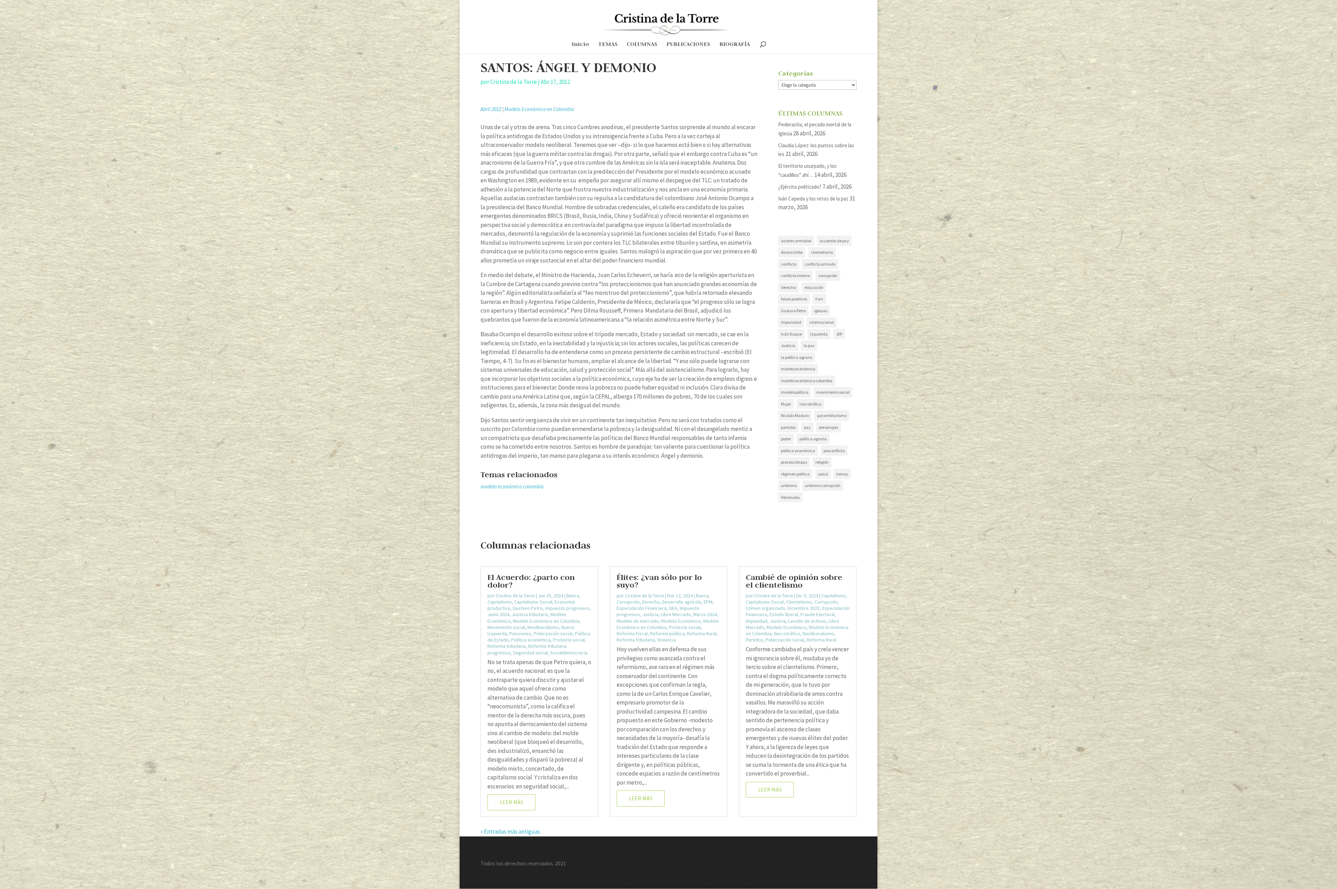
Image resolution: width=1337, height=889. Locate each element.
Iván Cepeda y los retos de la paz (813, 198)
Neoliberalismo (543, 627)
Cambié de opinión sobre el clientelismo (794, 581)
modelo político (794, 392)
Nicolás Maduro (795, 415)
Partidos (754, 640)
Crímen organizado (765, 608)
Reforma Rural (702, 633)
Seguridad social (530, 653)
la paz (809, 345)
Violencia (666, 640)
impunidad (791, 322)
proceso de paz (794, 462)
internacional (822, 322)
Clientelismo (799, 602)
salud (823, 474)
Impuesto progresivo (567, 608)
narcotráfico (810, 404)
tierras (842, 474)
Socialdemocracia (568, 653)
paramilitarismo (831, 415)
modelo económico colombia (512, 486)
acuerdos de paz (834, 240)
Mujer (786, 404)
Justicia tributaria (530, 614)
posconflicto (834, 450)
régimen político (795, 474)
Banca (572, 595)
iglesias (820, 310)
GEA (673, 608)
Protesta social (569, 640)
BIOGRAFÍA (734, 45)
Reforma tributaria (506, 646)
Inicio (580, 45)
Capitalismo (499, 602)
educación (813, 287)
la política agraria (796, 357)
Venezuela (790, 497)
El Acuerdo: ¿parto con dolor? (531, 581)
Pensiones (520, 633)
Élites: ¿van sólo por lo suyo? (659, 581)
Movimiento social (506, 627)
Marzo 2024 (705, 614)
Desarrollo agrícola (681, 602)
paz (807, 427)
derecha (788, 287)
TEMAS (608, 45)
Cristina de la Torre (513, 82)
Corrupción (628, 602)
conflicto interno (795, 275)
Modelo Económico (681, 621)
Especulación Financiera (641, 608)
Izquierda (819, 334)
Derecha (650, 602)
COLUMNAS (642, 45)
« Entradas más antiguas (510, 831)
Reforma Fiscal (632, 633)
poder (786, 438)
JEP (839, 334)
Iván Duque (791, 334)
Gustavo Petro (793, 310)
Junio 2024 (498, 614)
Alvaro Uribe (792, 252)
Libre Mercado (676, 614)
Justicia (788, 345)
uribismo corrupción (822, 485)
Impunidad (756, 621)
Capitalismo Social (533, 602)
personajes (828, 427)
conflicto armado (820, 264)
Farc (819, 298)
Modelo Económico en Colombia (539, 109)
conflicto (788, 264)
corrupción (827, 275)
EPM (708, 602)
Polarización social (553, 633)
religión (822, 462)
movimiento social (833, 392)
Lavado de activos (807, 621)
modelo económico (798, 368)
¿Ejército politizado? (799, 186)
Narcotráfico (787, 633)
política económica (798, 450)
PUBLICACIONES (688, 45)
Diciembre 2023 (804, 608)
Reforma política (667, 633)
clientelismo (822, 252)
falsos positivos (794, 298)
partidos (788, 427)
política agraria (813, 438)
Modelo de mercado (638, 621)
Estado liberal (783, 614)
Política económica (530, 640)
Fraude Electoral (817, 614)
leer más (511, 801)
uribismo (789, 485)
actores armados (796, 240)
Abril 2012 (490, 109)
